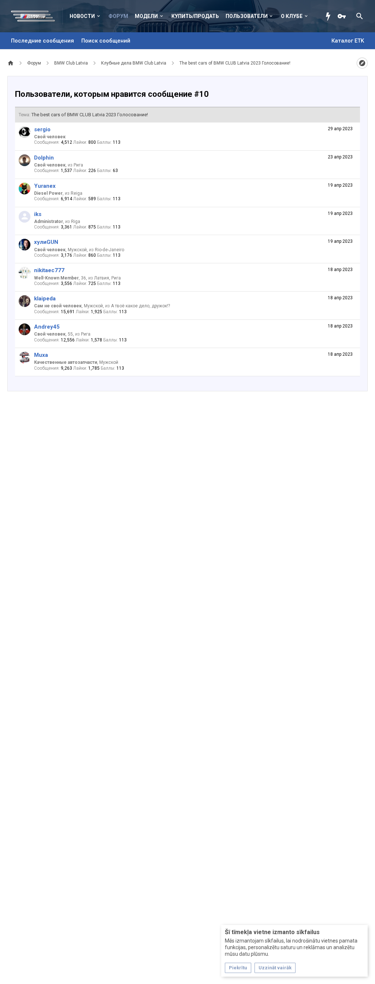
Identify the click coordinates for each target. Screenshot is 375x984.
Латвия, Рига (107, 278)
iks (37, 214)
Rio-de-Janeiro (109, 249)
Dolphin (44, 157)
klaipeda (45, 298)
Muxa (41, 355)
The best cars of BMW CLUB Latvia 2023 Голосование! (89, 114)
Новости (82, 16)
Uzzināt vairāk (275, 967)
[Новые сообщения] (330, 16)
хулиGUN (46, 242)
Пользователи (247, 16)
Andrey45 (47, 326)
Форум (118, 16)
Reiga (76, 193)
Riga (75, 221)
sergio (42, 129)
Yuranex (45, 186)
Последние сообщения (42, 40)
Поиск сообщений (105, 40)
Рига (78, 165)
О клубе (291, 16)
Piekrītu (238, 967)
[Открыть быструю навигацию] (362, 63)
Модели (146, 16)
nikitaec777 (49, 270)
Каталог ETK (347, 40)
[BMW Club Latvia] (37, 16)
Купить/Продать (195, 16)
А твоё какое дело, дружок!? (140, 305)
